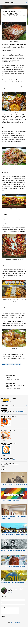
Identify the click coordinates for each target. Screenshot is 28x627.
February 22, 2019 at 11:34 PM (13, 388)
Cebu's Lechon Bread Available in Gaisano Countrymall (13, 566)
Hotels (12, 364)
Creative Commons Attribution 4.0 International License (13, 412)
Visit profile (10, 592)
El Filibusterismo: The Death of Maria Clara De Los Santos (14, 484)
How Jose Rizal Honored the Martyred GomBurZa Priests (13, 550)
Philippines (18, 364)
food (8, 364)
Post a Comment (6, 392)
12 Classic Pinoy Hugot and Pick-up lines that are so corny (14, 534)
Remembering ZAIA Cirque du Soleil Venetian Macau (12, 582)
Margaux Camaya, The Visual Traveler (15, 589)
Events (3, 364)
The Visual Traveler (9, 2)
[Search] (26, 2)
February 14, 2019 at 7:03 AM (13, 379)
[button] (2, 18)
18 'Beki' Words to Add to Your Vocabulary (10, 500)
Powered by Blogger (15, 622)
